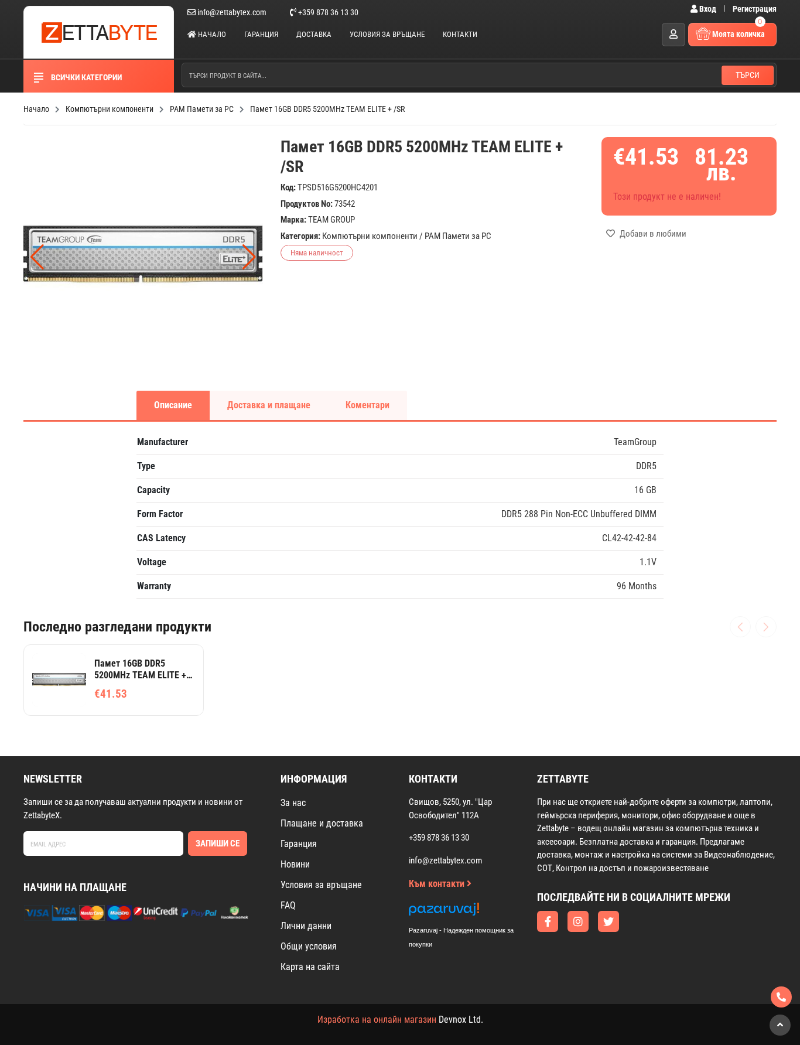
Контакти (460, 34)
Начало (211, 34)
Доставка (313, 34)
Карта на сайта (310, 966)
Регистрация (755, 8)
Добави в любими (652, 233)
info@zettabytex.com (231, 12)
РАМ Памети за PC (458, 236)
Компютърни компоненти (370, 236)
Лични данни (306, 925)
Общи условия (309, 946)
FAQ (288, 905)
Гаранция (261, 34)
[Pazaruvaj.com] (473, 912)
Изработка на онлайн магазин (376, 1019)
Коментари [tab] (367, 405)
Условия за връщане (387, 34)
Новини (295, 864)
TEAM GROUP (331, 219)
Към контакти (438, 883)
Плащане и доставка (322, 823)
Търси (748, 75)
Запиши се (218, 843)
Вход (708, 8)
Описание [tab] (173, 405)
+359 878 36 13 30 (327, 12)
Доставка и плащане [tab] (268, 405)
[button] (249, 257)
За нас (293, 802)
